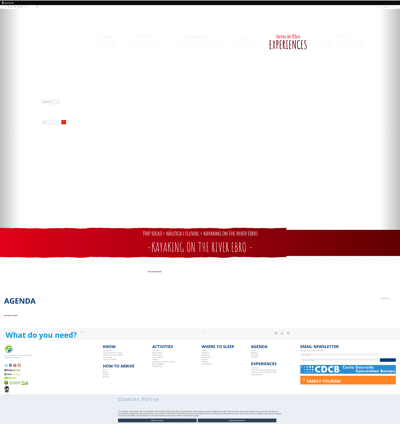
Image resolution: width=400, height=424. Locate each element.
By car (105, 370)
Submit (63, 122)
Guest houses (207, 364)
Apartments (206, 355)
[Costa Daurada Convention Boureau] (348, 369)
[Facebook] (8, 7)
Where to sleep (196, 42)
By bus (105, 372)
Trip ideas (152, 233)
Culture (154, 359)
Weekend (254, 353)
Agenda (244, 42)
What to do (50, 93)
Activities (144, 42)
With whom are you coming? (113, 355)
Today (253, 350)
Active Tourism (157, 357)
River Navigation (158, 364)
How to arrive (342, 42)
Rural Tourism (157, 355)
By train (105, 377)
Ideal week (255, 355)
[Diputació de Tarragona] (200, 3)
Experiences (288, 42)
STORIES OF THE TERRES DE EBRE (264, 372)
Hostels (204, 359)
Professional (107, 357)
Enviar (388, 360)
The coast (155, 350)
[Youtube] (11, 7)
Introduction (107, 350)
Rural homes (206, 357)
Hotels (204, 350)
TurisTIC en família (109, 359)
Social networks (256, 374)
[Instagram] (14, 7)
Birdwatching (156, 366)
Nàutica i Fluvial (182, 233)
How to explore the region (112, 353)
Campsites (205, 353)
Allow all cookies (157, 420)
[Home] (46, 32)
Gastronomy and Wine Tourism (163, 362)
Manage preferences (237, 420)
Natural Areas (157, 353)
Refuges (205, 362)
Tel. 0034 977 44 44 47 (12, 357)
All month (254, 357)
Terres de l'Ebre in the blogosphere (264, 370)
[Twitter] (5, 7)
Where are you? (50, 113)
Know (105, 42)
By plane (106, 374)
